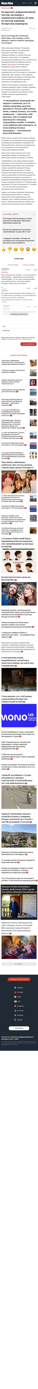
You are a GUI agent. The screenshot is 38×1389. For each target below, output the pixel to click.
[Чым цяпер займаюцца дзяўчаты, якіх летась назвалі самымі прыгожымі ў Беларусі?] (19, 363)
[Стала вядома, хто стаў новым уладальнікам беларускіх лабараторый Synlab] (19, 711)
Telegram (20, 988)
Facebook (20, 1015)
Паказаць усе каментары (19, 314)
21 (36, 880)
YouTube (20, 992)
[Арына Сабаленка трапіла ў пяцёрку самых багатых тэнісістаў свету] (19, 382)
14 (17, 748)
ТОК (19, 1001)
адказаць (4, 272)
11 (10, 637)
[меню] (35, 3)
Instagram (20, 1006)
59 (8, 458)
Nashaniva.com (5, 30)
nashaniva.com (5, 1044)
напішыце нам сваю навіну (19, 979)
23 (27, 872)
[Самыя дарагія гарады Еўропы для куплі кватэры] (19, 392)
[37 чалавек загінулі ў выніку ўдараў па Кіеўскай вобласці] (19, 861)
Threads (19, 1020)
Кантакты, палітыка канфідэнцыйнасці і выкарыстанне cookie (17, 1038)
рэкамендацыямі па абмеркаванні (19, 339)
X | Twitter (20, 1011)
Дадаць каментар (28, 344)
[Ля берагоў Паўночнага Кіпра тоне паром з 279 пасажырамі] (19, 445)
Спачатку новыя (13, 265)
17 (35, 892)
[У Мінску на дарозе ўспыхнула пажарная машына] (19, 372)
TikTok (19, 997)
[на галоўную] (7, 3)
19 (21, 651)
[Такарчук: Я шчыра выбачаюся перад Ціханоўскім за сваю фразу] (19, 853)
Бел (24, 3)
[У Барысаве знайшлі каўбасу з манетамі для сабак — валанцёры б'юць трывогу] (19, 635)
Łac (34, 28)
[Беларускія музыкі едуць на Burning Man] (19, 590)
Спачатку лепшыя (28, 265)
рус (30, 3)
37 (19, 616)
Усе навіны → (19, 964)
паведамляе (12, 64)
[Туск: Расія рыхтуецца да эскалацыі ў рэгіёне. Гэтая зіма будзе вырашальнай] (19, 879)
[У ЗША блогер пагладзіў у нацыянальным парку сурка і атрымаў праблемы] (19, 756)
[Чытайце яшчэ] (34, 214)
